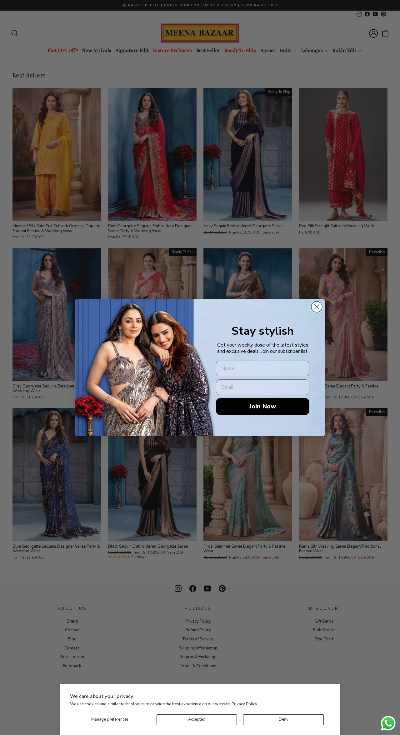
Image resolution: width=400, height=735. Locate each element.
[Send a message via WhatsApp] (388, 723)
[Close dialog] (316, 306)
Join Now (262, 406)
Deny (283, 719)
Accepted (196, 719)
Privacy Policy (244, 704)
